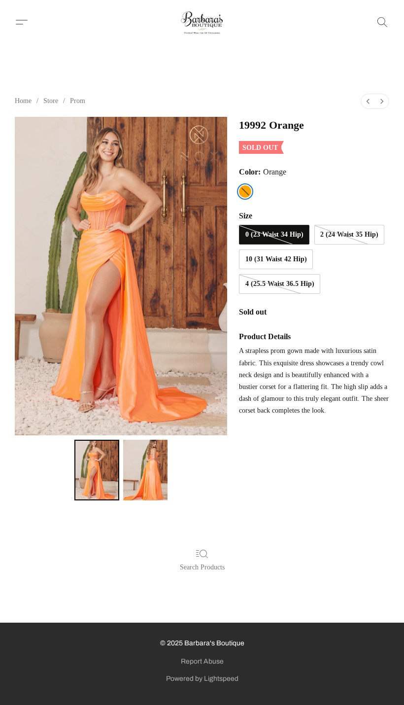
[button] (202, 22)
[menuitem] (368, 101)
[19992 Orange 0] (96, 470)
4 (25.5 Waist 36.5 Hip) (279, 283)
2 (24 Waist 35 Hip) (349, 234)
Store (50, 101)
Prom (77, 101)
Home (23, 101)
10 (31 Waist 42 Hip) (276, 259)
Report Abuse (202, 661)
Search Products (202, 567)
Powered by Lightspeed (202, 678)
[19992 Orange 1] (145, 470)
